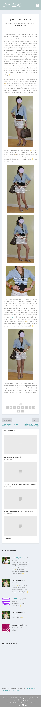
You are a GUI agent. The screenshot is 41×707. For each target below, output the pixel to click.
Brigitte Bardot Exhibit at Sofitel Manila (18, 511)
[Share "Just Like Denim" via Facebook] (7, 407)
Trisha (14, 599)
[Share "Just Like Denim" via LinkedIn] (26, 407)
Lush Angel (21, 698)
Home (7, 703)
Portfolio (33, 703)
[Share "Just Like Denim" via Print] (22, 411)
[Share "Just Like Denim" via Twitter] (11, 407)
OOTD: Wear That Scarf (12, 457)
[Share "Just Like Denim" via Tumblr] (18, 407)
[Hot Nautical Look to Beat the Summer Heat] (20, 472)
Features (26, 703)
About (12, 703)
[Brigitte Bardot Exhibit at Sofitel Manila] (20, 499)
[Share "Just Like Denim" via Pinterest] (22, 407)
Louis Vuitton (27, 23)
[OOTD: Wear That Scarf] (20, 444)
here (11, 317)
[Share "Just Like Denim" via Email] (18, 411)
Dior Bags (7, 539)
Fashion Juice (17, 557)
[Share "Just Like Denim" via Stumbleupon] (34, 407)
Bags (15, 23)
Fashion (20, 23)
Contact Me (19, 703)
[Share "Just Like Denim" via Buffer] (30, 407)
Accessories (9, 23)
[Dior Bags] (20, 526)
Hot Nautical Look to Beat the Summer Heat (20, 484)
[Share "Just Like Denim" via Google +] (15, 407)
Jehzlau (25, 700)
